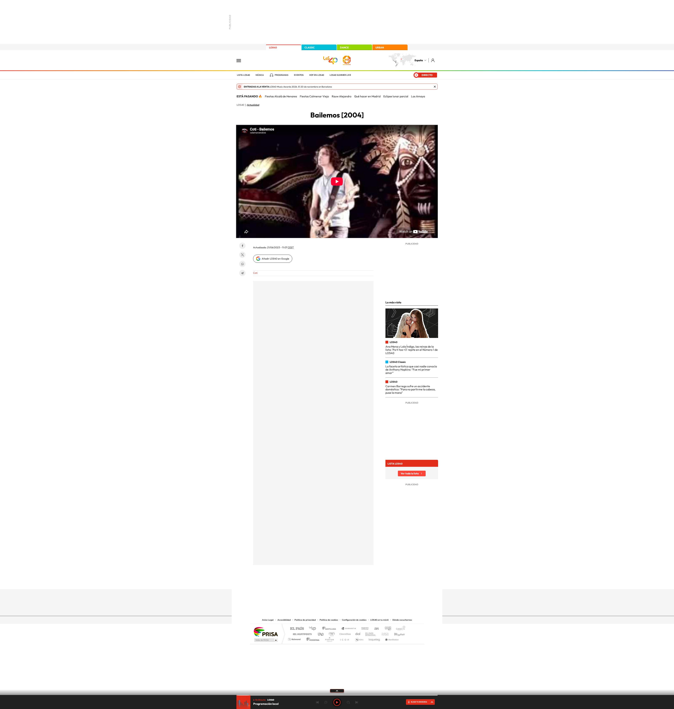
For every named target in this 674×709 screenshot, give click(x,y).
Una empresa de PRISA (265, 632)
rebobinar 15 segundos (326, 702)
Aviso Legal (268, 620)
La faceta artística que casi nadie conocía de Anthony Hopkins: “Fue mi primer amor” (411, 370)
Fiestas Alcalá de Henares (281, 96)
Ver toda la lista (410, 473)
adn (386, 629)
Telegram (242, 273)
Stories (358, 582)
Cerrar (434, 86)
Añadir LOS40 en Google (275, 258)
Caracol (399, 629)
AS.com (375, 629)
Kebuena (396, 633)
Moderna (312, 638)
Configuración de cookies (354, 620)
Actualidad (253, 105)
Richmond (295, 638)
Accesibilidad (284, 620)
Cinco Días (344, 633)
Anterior (317, 702)
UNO (321, 633)
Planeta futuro (383, 633)
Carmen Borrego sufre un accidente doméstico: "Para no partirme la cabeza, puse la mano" (410, 389)
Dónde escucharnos (402, 620)
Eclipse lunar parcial (395, 96)
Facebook (242, 246)
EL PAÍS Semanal (370, 633)
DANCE (344, 47)
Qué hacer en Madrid (367, 96)
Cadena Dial (357, 633)
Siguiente (357, 702)
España (419, 60)
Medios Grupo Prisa (265, 640)
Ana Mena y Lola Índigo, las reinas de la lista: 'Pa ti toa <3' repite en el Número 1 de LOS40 (411, 350)
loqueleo (374, 638)
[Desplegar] (337, 690)
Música (260, 75)
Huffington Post (301, 633)
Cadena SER (364, 629)
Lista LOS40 (243, 75)
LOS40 (273, 47)
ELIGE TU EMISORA (419, 702)
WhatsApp (242, 264)
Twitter (242, 255)
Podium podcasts (329, 638)
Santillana (330, 629)
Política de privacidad (305, 620)
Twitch (351, 582)
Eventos (299, 75)
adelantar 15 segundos (348, 702)
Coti (255, 273)
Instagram (316, 582)
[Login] (433, 60)
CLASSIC (310, 47)
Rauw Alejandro (341, 96)
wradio (331, 633)
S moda (359, 638)
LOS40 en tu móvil (379, 620)
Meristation (391, 638)
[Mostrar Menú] (241, 60)
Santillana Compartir (349, 629)
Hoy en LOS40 (316, 75)
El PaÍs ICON (344, 638)
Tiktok (323, 582)
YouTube (330, 582)
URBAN (379, 47)
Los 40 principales (313, 629)
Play (337, 702)
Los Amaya (418, 96)
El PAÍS (297, 629)
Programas (281, 75)
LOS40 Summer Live (340, 75)
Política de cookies (329, 620)
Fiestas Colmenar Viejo (314, 96)
